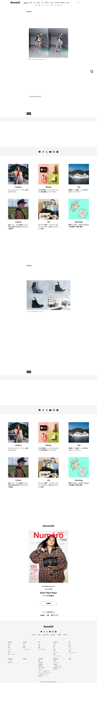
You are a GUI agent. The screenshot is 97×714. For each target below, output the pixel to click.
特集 (39, 5)
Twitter (47, 157)
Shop (67, 2)
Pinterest (58, 157)
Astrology (57, 2)
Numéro (15, 2)
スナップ (48, 5)
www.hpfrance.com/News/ (35, 653)
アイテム (43, 5)
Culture (38, 2)
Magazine (62, 2)
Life (42, 2)
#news (29, 113)
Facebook (43, 157)
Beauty (30, 2)
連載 (52, 5)
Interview (46, 2)
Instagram (54, 157)
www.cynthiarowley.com (35, 96)
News (36, 5)
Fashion (26, 2)
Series (51, 2)
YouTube (50, 157)
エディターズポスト (58, 5)
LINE (39, 157)
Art (34, 2)
